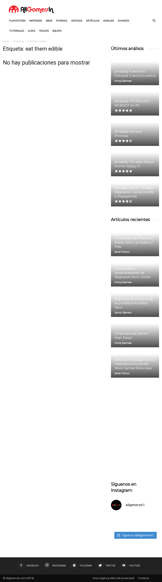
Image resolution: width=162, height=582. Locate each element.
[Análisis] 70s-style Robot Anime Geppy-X (134, 164)
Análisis (108, 20)
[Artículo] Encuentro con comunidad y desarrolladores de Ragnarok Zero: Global (134, 270)
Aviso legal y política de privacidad (113, 578)
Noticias (76, 20)
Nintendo (35, 20)
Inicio (6, 41)
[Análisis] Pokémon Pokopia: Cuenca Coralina (135, 73)
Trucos (44, 30)
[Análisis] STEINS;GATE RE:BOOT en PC (132, 103)
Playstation (17, 20)
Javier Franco (122, 251)
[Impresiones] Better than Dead (131, 335)
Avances (123, 20)
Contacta (143, 578)
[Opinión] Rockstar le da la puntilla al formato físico (134, 303)
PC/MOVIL (62, 20)
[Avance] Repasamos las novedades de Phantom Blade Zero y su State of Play (134, 240)
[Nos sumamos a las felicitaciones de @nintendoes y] (122, 521)
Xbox (49, 20)
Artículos (92, 20)
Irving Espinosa (123, 80)
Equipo (57, 30)
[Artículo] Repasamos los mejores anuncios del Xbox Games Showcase (134, 364)
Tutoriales (16, 30)
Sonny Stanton (123, 312)
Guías (31, 30)
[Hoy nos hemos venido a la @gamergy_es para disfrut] (147, 521)
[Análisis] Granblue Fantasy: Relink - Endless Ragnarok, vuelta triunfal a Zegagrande (134, 190)
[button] (154, 21)
